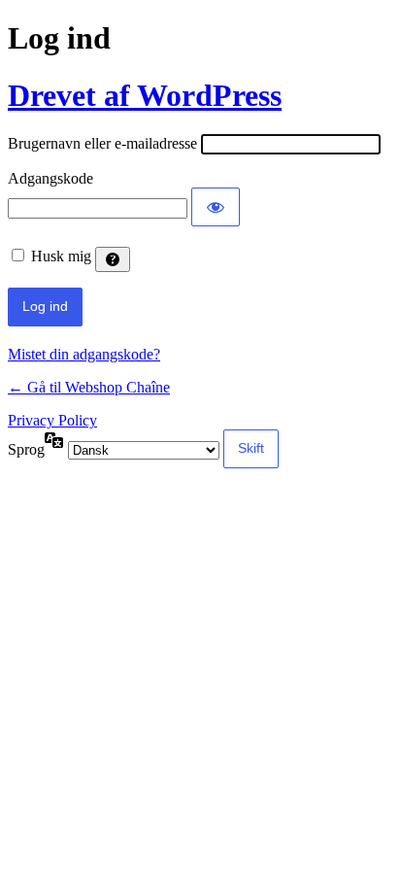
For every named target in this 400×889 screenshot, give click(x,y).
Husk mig (61, 256)
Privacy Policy (52, 420)
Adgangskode (50, 178)
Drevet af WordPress (145, 95)
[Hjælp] (112, 259)
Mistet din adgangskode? (84, 354)
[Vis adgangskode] (215, 207)
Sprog (26, 449)
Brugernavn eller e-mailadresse (102, 143)
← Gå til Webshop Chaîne (89, 387)
